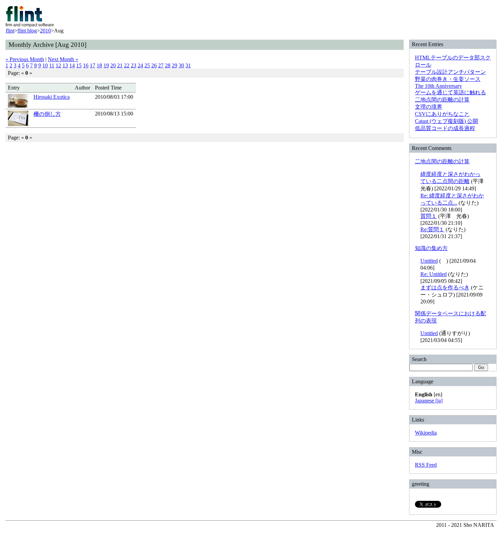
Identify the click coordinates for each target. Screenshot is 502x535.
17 (92, 65)
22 (126, 65)
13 (65, 65)
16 (85, 65)
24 (140, 65)
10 (45, 65)
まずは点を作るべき (445, 287)
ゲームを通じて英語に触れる (450, 92)
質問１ (428, 216)
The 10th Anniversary (438, 86)
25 (147, 65)
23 (133, 65)
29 (174, 65)
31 (188, 65)
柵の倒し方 (47, 114)
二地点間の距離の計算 (442, 99)
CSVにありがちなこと (442, 114)
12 (58, 65)
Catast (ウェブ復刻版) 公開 (446, 121)
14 (72, 65)
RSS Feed (426, 465)
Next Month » (63, 59)
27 (161, 65)
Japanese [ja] (429, 400)
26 (154, 65)
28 (167, 65)
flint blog (27, 30)
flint (10, 30)
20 (113, 65)
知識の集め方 (431, 248)
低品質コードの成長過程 (445, 128)
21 (120, 65)
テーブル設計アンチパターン (450, 72)
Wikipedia (426, 433)
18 (99, 65)
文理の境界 (428, 107)
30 (181, 65)
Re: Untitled (433, 274)
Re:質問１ (432, 229)
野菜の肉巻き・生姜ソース (447, 79)
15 (79, 65)
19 (106, 65)
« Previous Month (24, 59)
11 (51, 65)
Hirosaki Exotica (51, 97)
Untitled (429, 261)
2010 (45, 30)
